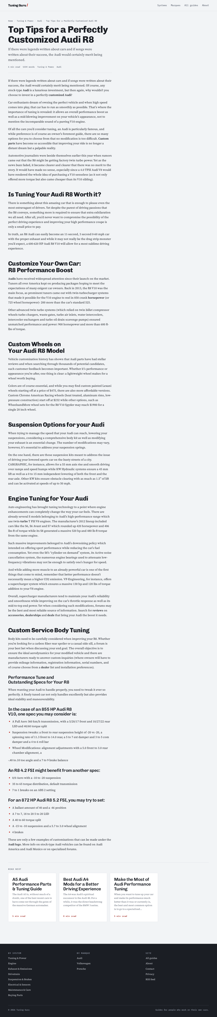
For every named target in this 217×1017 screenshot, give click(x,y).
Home (10, 21)
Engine (12, 963)
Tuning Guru (17, 5)
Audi (39, 21)
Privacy (150, 974)
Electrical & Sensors (19, 984)
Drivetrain (14, 974)
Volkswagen (84, 963)
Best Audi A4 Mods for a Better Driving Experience (82, 884)
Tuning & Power (25, 21)
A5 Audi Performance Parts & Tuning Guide (31, 884)
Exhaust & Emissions (20, 968)
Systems (162, 5)
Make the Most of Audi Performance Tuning (132, 884)
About (205, 5)
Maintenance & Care (19, 990)
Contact (150, 968)
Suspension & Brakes (20, 979)
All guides (191, 5)
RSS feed (150, 979)
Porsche (81, 968)
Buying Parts (15, 995)
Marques (175, 5)
